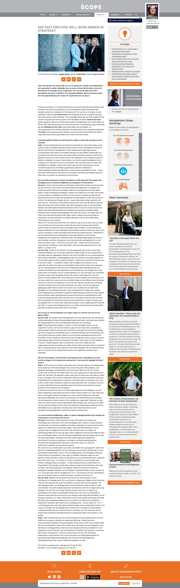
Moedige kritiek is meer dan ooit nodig (126, 71)
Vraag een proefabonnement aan (125, 483)
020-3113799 (125, 577)
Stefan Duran (64, 74)
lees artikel (124, 274)
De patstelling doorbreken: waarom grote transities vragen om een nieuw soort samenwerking (125, 76)
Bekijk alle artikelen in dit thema (125, 84)
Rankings (114, 15)
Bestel (149, 27)
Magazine (100, 15)
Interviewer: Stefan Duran (133, 98)
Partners (128, 15)
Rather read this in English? (122, 20)
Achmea (118, 112)
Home (42, 15)
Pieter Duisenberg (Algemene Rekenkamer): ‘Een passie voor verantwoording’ (123, 66)
